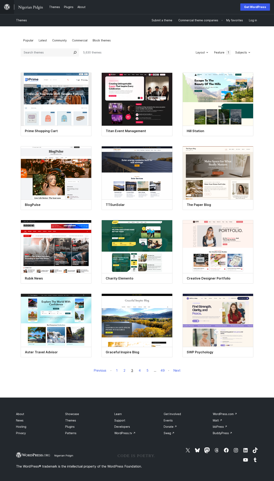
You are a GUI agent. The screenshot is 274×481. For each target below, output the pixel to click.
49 (162, 370)
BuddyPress (222, 433)
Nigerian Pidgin (63, 455)
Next (177, 370)
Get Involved (172, 414)
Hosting (21, 426)
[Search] (75, 52)
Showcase (72, 414)
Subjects (241, 52)
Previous (100, 370)
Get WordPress (255, 7)
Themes (21, 20)
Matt (217, 420)
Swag (169, 433)
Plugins (70, 426)
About (20, 414)
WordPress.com (225, 414)
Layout (200, 52)
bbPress (220, 426)
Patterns (70, 433)
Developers (122, 426)
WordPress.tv (125, 433)
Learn (118, 414)
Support (119, 420)
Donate (170, 426)
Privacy (21, 433)
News (19, 420)
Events (168, 420)
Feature (221, 52)
